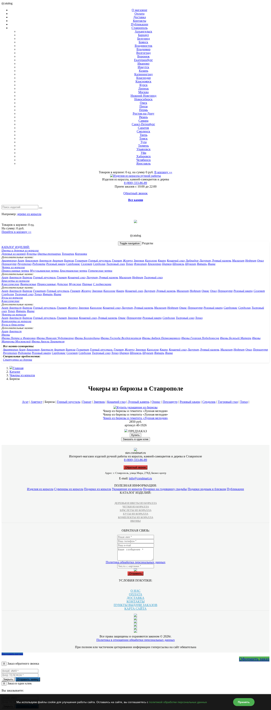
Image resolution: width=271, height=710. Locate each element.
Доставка (139, 17)
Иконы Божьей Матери (235, 338)
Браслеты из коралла (16, 280)
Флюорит (140, 263)
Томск (143, 138)
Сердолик (99, 263)
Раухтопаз (24, 263)
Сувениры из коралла (68, 489)
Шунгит (190, 263)
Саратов (143, 127)
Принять (244, 702)
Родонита (38, 263)
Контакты (139, 20)
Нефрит (250, 260)
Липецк (143, 88)
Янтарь (202, 263)
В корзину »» (163, 172)
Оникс (205, 290)
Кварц (162, 260)
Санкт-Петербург (143, 124)
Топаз (129, 263)
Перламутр (9, 263)
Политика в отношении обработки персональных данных (135, 640)
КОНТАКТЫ (136, 601)
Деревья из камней (14, 253)
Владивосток (143, 45)
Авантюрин (9, 260)
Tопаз (38, 294)
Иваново (143, 63)
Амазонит (31, 260)
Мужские (75, 284)
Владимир (143, 49)
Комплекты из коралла (16, 321)
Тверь (143, 135)
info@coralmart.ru (140, 478)
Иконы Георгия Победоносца (200, 338)
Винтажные (28, 284)
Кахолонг (151, 260)
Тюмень (143, 145)
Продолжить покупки (12, 654)
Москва (143, 92)
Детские (62, 284)
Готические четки (100, 270)
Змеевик (139, 260)
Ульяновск (143, 149)
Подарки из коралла (97, 489)
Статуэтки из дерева (17, 359)
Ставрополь (140, 28)
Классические (10, 284)
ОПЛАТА (135, 594)
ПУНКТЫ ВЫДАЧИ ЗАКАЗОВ (135, 605)
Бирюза (69, 260)
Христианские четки (73, 270)
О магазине (139, 10)
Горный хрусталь (99, 260)
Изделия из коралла (40, 489)
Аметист (45, 260)
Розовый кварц (55, 263)
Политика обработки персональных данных (135, 562)
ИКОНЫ (135, 520)
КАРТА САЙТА (135, 608)
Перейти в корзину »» (16, 232)
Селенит (86, 263)
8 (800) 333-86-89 (135, 183)
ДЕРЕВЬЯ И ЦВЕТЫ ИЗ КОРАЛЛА (135, 503)
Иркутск (143, 67)
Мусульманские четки (44, 270)
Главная (18, 368)
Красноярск (143, 81)
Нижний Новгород (143, 95)
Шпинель (178, 263)
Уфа (143, 152)
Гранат (117, 260)
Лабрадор (192, 260)
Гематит (81, 260)
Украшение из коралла (127, 489)
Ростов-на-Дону (143, 113)
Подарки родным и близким (207, 489)
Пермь (143, 110)
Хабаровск (143, 156)
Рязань (143, 117)
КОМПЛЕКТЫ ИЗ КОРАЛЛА (135, 517)
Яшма (211, 263)
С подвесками (102, 284)
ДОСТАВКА (135, 598)
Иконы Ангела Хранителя (48, 341)
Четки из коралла (13, 267)
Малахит (238, 260)
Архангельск (143, 31)
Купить (135, 435)
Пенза (143, 106)
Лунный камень (221, 260)
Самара (143, 120)
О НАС (135, 590)
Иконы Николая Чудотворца (55, 338)
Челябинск (143, 160)
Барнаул (143, 35)
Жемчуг (128, 260)
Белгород (143, 38)
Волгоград (143, 53)
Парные (87, 284)
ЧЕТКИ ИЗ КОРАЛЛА (135, 506)
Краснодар (143, 78)
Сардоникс (73, 263)
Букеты (32, 253)
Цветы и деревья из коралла (20, 250)
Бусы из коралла (12, 297)
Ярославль (143, 163)
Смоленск (143, 131)
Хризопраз (154, 263)
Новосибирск (143, 99)
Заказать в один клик (135, 439)
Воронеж (143, 56)
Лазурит (205, 260)
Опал (260, 260)
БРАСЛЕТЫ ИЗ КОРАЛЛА (135, 510)
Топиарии (68, 253)
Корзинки (81, 253)
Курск (143, 85)
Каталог (15, 371)
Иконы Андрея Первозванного (161, 338)
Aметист (15, 277)
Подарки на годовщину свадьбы (165, 489)
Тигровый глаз (115, 263)
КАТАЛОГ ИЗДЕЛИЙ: (16, 247)
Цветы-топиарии (49, 253)
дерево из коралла (29, 214)
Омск (143, 102)
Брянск (143, 42)
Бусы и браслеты (13, 324)
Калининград (143, 74)
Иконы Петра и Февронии (19, 338)
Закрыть (8, 679)
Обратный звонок (135, 193)
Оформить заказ (254, 658)
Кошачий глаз (176, 260)
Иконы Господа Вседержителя (121, 338)
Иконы (6, 334)
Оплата (139, 13)
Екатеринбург (143, 60)
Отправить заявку (27, 679)
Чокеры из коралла (14, 314)
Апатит (57, 260)
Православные (46, 284)
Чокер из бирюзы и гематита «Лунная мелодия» (135, 418)
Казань (143, 70)
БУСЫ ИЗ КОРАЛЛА (135, 513)
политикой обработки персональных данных (178, 702)
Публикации (139, 24)
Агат (20, 260)
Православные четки (15, 270)
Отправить (135, 573)
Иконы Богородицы (87, 338)
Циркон (167, 263)
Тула (143, 142)
